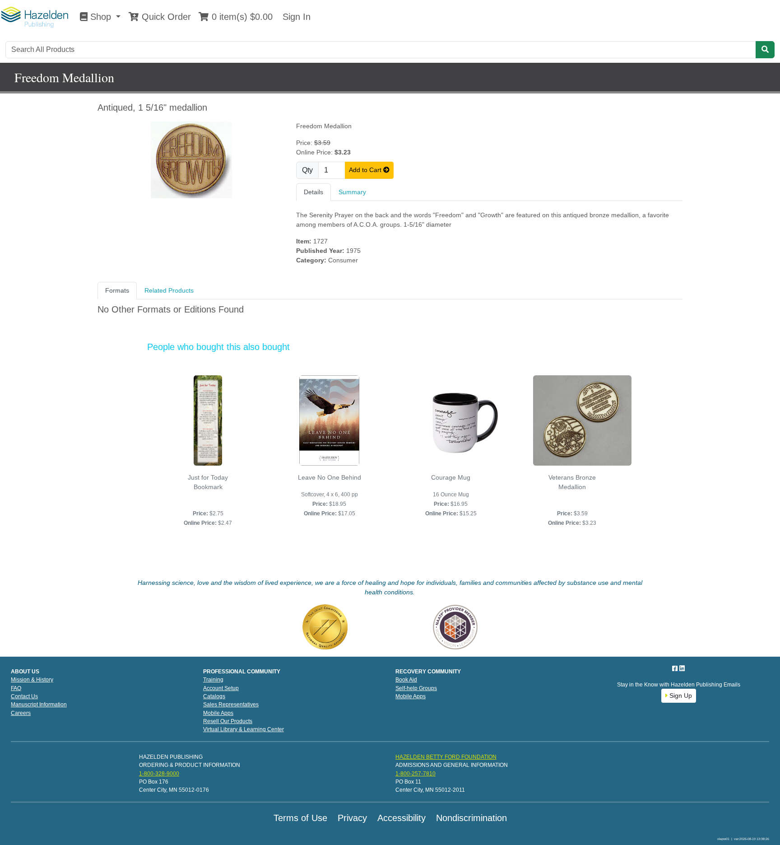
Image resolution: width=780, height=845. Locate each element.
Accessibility (401, 818)
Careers (21, 713)
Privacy (352, 818)
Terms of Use (300, 818)
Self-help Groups (416, 688)
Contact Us (24, 696)
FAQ (16, 688)
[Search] (765, 49)
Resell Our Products (227, 721)
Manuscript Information (39, 704)
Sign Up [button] (680, 695)
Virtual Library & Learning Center (243, 729)
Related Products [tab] (169, 290)
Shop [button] (101, 17)
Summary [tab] (352, 192)
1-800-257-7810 (415, 773)
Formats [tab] (117, 290)
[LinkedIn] (682, 668)
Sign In (295, 17)
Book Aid (406, 680)
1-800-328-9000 (159, 773)
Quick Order (165, 17)
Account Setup (221, 688)
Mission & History (32, 680)
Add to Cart (366, 169)
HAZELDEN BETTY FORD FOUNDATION (446, 757)
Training (213, 680)
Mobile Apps (218, 713)
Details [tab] (313, 192)
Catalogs (214, 696)
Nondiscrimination (471, 818)
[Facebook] (675, 668)
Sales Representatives (231, 704)
